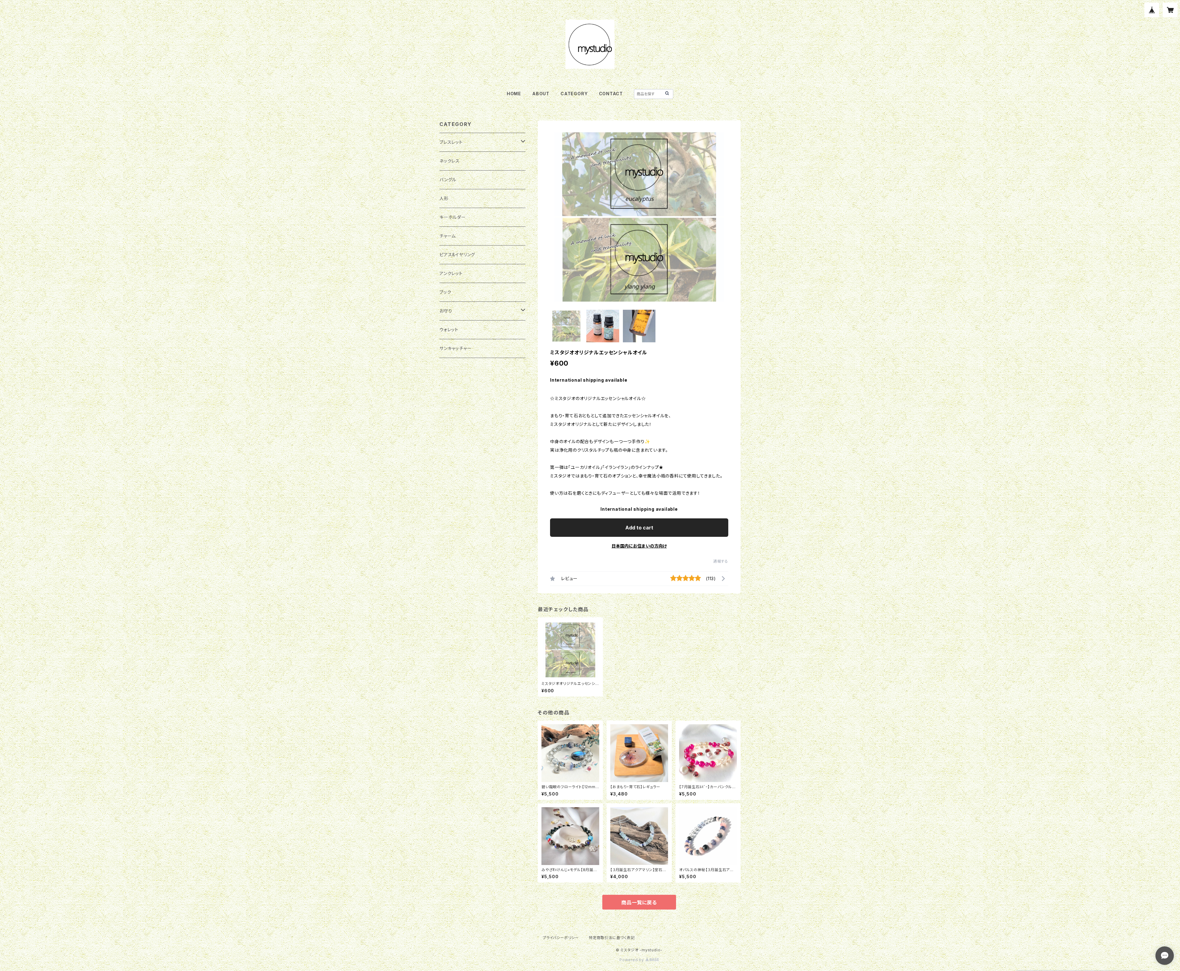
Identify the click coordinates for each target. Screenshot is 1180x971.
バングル (447, 179)
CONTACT (611, 93)
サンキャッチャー (455, 348)
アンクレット (451, 273)
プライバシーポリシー (561, 937)
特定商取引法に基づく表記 (612, 937)
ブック (445, 292)
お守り (445, 310)
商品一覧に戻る (639, 902)
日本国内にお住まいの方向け (639, 545)
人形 (444, 198)
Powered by (632, 959)
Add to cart (639, 528)
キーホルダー (452, 217)
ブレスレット (451, 142)
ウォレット (448, 329)
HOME (514, 93)
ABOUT (540, 93)
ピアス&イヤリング (457, 254)
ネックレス (449, 160)
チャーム (447, 235)
